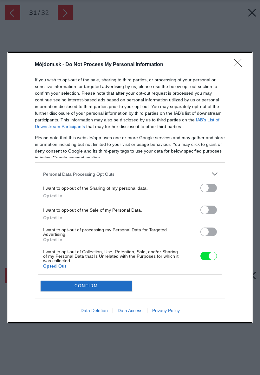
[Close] (240, 65)
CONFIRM (86, 285)
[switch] (208, 188)
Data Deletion (94, 310)
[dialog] (130, 187)
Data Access (130, 310)
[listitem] (130, 174)
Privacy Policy (166, 310)
